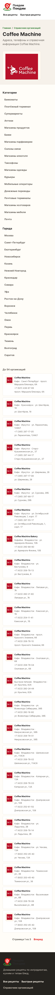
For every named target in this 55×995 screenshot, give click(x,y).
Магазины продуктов (16, 127)
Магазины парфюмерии (18, 141)
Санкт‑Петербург (14, 242)
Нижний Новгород (15, 270)
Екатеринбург (12, 249)
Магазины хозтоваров (17, 205)
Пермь (8, 326)
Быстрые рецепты (30, 14)
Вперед (38, 939)
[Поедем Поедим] (27, 7)
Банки (7, 134)
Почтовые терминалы (17, 198)
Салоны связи (12, 148)
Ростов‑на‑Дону (13, 298)
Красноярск (11, 333)
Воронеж (9, 305)
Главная (7, 28)
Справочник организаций (27, 28)
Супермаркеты (13, 113)
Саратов (9, 355)
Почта (8, 219)
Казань (8, 263)
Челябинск (10, 312)
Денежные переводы (17, 191)
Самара (8, 284)
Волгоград (10, 348)
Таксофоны (11, 162)
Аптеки (8, 120)
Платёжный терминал (17, 106)
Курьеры (9, 176)
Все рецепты (10, 14)
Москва (8, 235)
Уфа (6, 291)
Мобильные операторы (18, 184)
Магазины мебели (15, 212)
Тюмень (9, 341)
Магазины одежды (15, 169)
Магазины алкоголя (16, 155)
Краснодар (10, 277)
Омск (7, 319)
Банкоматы (11, 99)
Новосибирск (12, 256)
